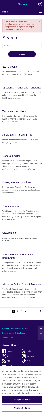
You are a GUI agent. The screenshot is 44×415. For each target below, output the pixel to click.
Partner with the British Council (14, 333)
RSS (8, 361)
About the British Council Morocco (15, 328)
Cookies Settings (22, 408)
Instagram (30, 356)
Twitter (29, 351)
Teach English (7, 338)
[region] (22, 390)
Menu (5, 12)
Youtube (10, 366)
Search (22, 54)
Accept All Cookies (22, 400)
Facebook (10, 351)
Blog (8, 356)
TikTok (29, 361)
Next (41, 314)
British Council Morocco (8, 4)
